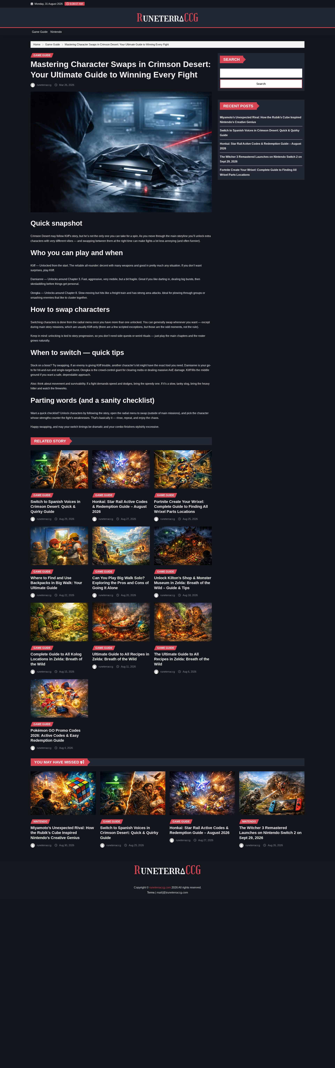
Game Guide (40, 31)
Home (36, 44)
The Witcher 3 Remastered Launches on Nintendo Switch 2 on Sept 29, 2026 (270, 833)
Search (231, 59)
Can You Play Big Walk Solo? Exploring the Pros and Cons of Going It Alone (120, 583)
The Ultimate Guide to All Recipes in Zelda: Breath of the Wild (181, 659)
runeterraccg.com (160, 887)
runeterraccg (44, 84)
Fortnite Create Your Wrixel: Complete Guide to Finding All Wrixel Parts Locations (181, 506)
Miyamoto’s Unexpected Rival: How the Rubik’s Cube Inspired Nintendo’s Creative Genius (62, 833)
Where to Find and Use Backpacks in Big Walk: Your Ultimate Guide (56, 583)
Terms (151, 892)
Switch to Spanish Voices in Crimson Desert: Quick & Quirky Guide (55, 506)
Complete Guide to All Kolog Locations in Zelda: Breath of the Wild (56, 659)
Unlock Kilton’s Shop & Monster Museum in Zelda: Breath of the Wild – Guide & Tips (182, 583)
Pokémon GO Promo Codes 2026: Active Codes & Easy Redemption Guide (55, 735)
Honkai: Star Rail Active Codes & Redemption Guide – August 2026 (119, 506)
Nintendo (56, 31)
